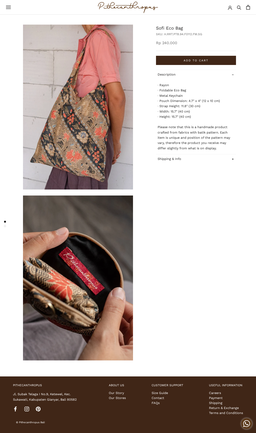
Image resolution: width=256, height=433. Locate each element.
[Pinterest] (38, 408)
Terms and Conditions (226, 413)
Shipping (215, 403)
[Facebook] (15, 408)
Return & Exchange (224, 408)
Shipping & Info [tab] (169, 159)
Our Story (116, 393)
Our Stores (117, 398)
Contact (158, 398)
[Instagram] (26, 408)
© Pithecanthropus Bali (30, 422)
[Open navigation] (8, 7)
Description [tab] (167, 74)
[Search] (239, 7)
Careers (215, 393)
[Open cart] (248, 7)
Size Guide (160, 393)
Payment (216, 398)
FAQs (156, 403)
